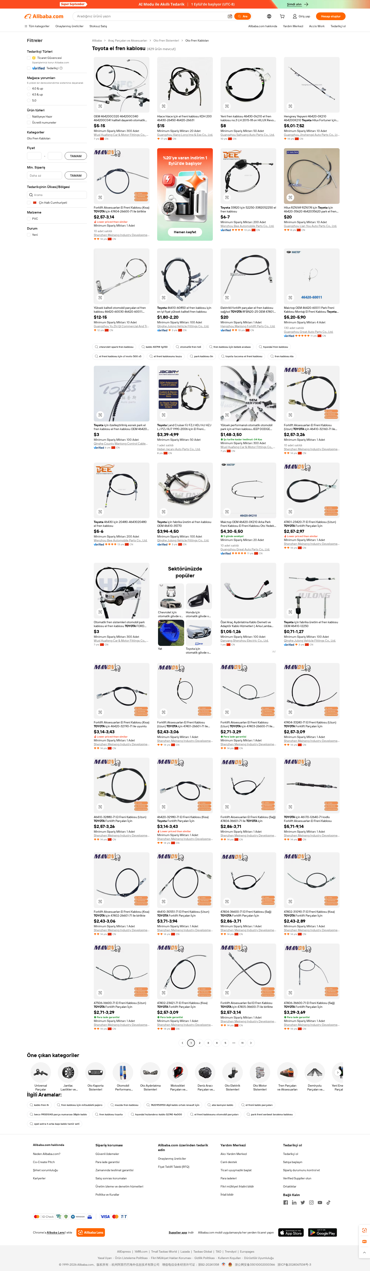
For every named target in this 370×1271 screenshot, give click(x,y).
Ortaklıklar (289, 1186)
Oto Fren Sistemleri (166, 40)
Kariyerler (39, 1178)
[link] (364, 1230)
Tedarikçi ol (290, 1154)
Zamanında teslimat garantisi (114, 1170)
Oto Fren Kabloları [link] (197, 40)
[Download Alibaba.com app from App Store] (291, 1232)
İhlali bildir (227, 1194)
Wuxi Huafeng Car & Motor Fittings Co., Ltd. (121, 134)
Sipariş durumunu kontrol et (301, 1170)
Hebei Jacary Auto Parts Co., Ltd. (178, 449)
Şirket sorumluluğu (45, 1170)
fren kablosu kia (284, 356)
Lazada (185, 1251)
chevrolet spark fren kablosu (116, 346)
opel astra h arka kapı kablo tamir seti (56, 1123)
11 (242, 1042)
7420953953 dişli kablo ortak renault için (175, 1105)
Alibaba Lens (56, 1232)
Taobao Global (202, 1251)
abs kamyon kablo (222, 1105)
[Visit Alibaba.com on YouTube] (319, 1202)
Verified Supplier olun (297, 1178)
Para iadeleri (229, 1178)
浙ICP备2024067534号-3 (294, 1264)
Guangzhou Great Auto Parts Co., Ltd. (308, 331)
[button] (230, 16)
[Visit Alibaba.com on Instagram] (311, 1202)
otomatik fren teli (190, 346)
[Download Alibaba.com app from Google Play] (322, 1232)
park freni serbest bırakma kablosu (272, 1114)
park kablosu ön (203, 356)
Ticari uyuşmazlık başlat (236, 1170)
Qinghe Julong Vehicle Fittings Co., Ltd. (183, 326)
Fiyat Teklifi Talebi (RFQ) (173, 1166)
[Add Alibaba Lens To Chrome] (90, 1232)
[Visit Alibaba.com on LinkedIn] (294, 1202)
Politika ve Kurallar (107, 1194)
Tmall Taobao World (164, 1251)
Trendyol (230, 1251)
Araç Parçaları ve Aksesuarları (127, 40)
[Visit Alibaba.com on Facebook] (285, 1202)
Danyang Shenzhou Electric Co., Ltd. (245, 640)
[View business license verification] (224, 1264)
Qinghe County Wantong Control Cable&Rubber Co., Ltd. (121, 443)
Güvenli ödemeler (107, 1154)
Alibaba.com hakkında (48, 1145)
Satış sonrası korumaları (111, 1178)
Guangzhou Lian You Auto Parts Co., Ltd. (310, 226)
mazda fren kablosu (126, 1105)
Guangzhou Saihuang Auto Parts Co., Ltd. (248, 134)
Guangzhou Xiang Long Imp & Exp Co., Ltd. (185, 134)
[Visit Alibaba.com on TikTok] (328, 1202)
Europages (247, 1251)
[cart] (283, 17)
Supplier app (178, 1232)
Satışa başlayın (292, 1162)
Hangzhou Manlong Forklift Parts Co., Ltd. (248, 326)
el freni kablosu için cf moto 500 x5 (120, 356)
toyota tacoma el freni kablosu (243, 356)
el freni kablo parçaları (259, 1105)
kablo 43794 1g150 (157, 346)
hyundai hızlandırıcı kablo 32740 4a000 (158, 1114)
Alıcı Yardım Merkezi (234, 1154)
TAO (218, 1251)
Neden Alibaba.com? (46, 1154)
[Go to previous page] (182, 1043)
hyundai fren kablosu (275, 346)
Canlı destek (229, 1162)
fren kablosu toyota (111, 1114)
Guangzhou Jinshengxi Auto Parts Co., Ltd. (312, 134)
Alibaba (97, 40)
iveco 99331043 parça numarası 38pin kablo (60, 1114)
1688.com (141, 1251)
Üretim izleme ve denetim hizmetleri (119, 1186)
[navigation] (57, 542)
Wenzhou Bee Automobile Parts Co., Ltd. (247, 226)
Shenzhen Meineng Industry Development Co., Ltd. (121, 235)
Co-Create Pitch (44, 1162)
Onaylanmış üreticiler (172, 1158)
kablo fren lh (41, 1105)
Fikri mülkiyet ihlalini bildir (237, 1186)
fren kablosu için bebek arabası (232, 346)
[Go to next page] (251, 1043)
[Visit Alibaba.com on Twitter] (302, 1202)
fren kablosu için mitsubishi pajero (81, 1105)
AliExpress (124, 1251)
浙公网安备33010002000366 (255, 1264)
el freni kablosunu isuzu (168, 356)
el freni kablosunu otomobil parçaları (216, 1114)
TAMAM (76, 156)
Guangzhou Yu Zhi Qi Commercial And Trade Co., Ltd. (121, 326)
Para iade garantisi (107, 1162)
